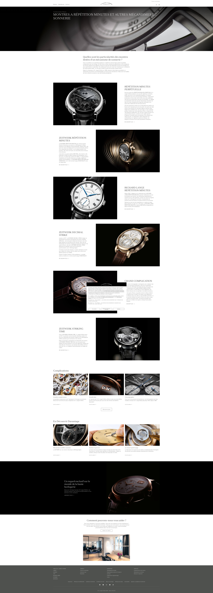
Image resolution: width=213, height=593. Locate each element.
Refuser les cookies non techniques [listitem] (106, 309)
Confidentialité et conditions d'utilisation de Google (114, 290)
